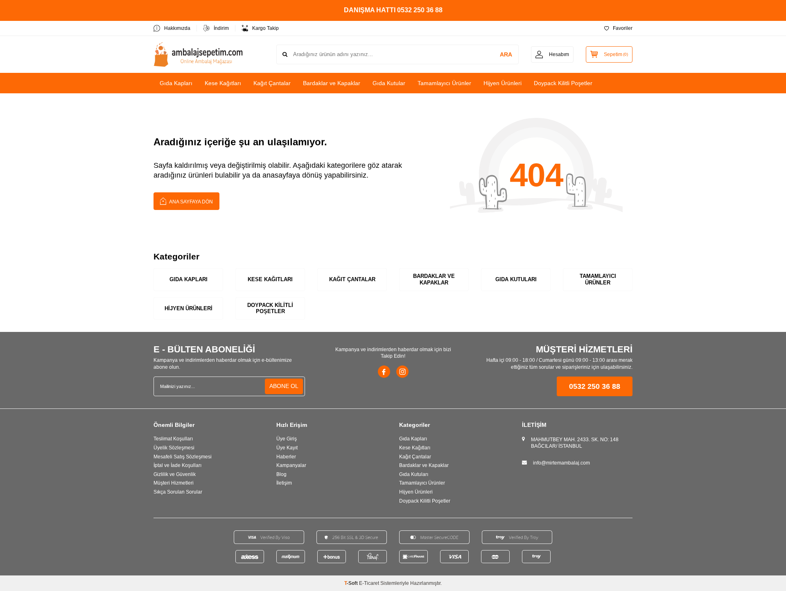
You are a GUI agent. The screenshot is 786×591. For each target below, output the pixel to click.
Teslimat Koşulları (173, 439)
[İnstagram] (402, 371)
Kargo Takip (265, 28)
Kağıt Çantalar (272, 83)
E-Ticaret (369, 583)
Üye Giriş (286, 439)
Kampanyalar (291, 465)
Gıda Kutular (389, 83)
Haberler (286, 457)
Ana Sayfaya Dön (190, 202)
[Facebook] (384, 371)
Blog (281, 474)
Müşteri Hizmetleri (174, 483)
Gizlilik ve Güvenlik (175, 474)
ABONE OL (283, 386)
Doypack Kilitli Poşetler (563, 83)
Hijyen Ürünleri (502, 83)
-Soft (351, 583)
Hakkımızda (177, 28)
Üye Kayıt (287, 448)
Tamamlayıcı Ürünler (444, 83)
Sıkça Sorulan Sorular (178, 492)
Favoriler (622, 28)
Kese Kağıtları (223, 83)
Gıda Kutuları (516, 279)
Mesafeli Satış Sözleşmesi (183, 457)
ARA (506, 54)
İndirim (221, 28)
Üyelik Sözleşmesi (174, 448)
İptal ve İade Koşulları (177, 465)
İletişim (284, 483)
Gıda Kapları (176, 83)
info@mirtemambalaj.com (561, 463)
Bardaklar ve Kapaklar (331, 83)
